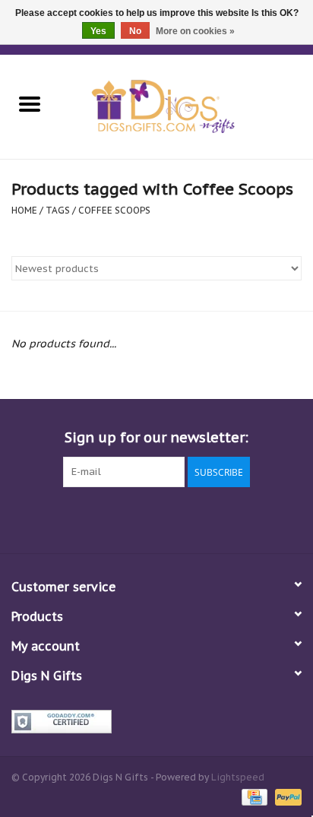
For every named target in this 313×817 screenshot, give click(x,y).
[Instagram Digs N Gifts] (238, 518)
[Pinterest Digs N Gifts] (156, 518)
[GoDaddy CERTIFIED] (156, 721)
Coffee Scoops (114, 210)
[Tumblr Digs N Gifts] (211, 518)
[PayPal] (286, 796)
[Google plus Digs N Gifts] (129, 518)
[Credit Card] (253, 796)
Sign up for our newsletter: (156, 437)
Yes (98, 31)
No (135, 31)
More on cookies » (195, 31)
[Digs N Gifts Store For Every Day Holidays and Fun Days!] (186, 105)
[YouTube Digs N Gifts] (184, 518)
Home (24, 210)
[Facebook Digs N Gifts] (74, 518)
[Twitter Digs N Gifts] (102, 518)
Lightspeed (237, 777)
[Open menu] (29, 103)
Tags (58, 210)
